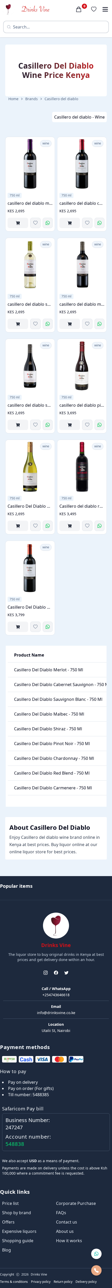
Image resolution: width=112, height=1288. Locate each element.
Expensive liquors (19, 1231)
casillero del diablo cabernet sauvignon (81, 203)
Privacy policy (41, 1282)
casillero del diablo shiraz (30, 405)
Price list (10, 1203)
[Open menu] (105, 9)
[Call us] (96, 1270)
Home (13, 98)
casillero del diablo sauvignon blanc (30, 304)
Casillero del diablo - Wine (79, 117)
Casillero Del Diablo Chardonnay (30, 506)
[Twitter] (66, 973)
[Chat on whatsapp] (96, 1254)
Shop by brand (16, 1213)
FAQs (61, 1213)
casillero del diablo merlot (30, 203)
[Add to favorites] (35, 223)
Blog (6, 1250)
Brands (31, 98)
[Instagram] (45, 973)
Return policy (63, 1282)
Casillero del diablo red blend (81, 506)
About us (65, 1231)
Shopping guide (17, 1240)
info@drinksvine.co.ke (56, 1012)
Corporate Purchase (76, 1203)
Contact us (66, 1222)
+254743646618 (56, 994)
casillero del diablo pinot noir (81, 405)
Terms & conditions (14, 1282)
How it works (69, 1240)
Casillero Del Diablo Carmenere (30, 607)
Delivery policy (86, 1282)
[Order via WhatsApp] (48, 223)
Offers (8, 1222)
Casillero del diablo (61, 98)
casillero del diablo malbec (81, 304)
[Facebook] (56, 973)
